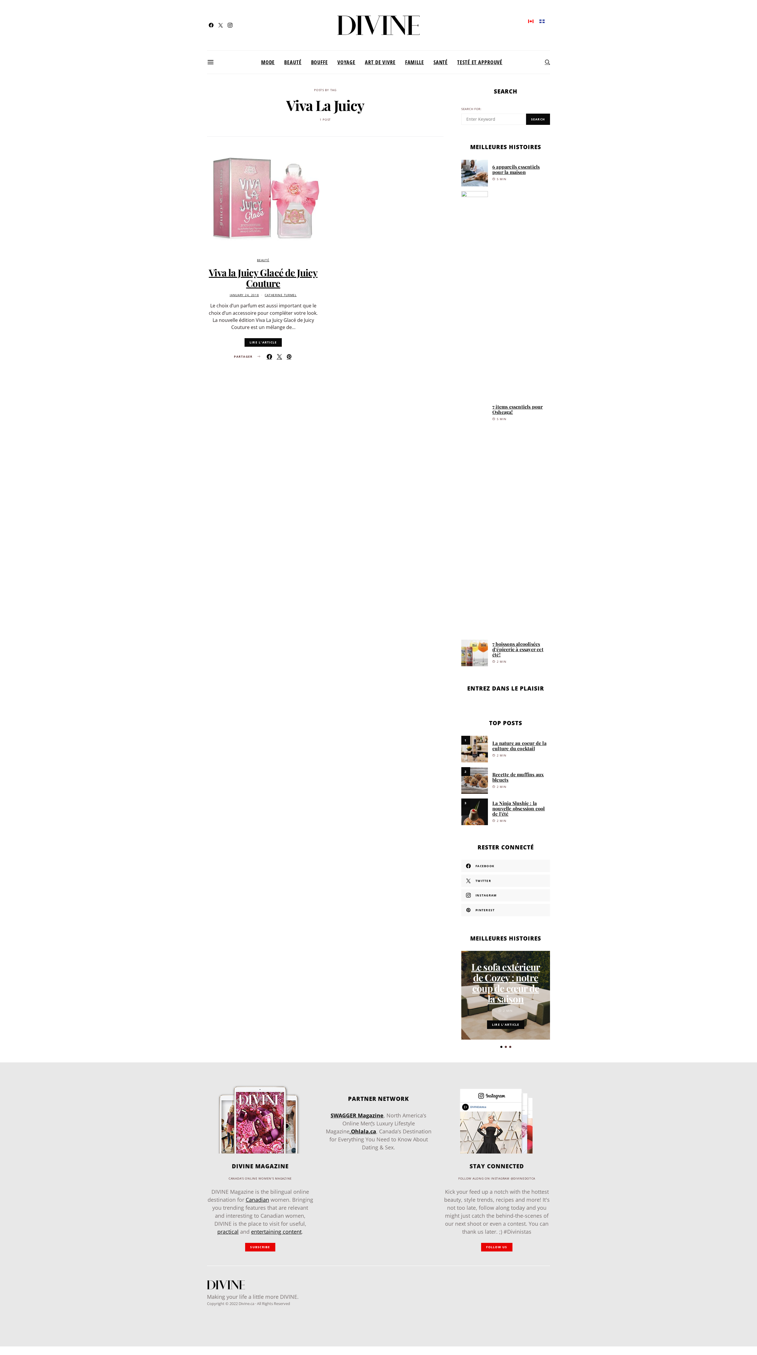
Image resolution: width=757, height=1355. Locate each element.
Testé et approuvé (479, 62)
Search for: (471, 109)
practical (228, 1231)
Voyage (346, 62)
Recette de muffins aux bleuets (518, 777)
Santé (441, 62)
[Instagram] (230, 25)
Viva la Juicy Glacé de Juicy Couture (263, 277)
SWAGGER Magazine (357, 1115)
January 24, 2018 (244, 295)
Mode (268, 62)
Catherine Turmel (281, 295)
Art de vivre (380, 62)
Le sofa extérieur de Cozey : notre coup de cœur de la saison (505, 982)
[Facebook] (211, 25)
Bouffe (319, 62)
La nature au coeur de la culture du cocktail (519, 745)
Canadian (257, 1199)
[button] (501, 1047)
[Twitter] (220, 25)
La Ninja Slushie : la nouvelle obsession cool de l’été (518, 808)
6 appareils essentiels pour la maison (516, 169)
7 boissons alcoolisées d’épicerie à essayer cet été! (518, 649)
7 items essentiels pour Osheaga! (517, 409)
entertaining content (276, 1231)
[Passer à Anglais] (530, 21)
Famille (414, 62)
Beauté (292, 62)
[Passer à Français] (542, 21)
